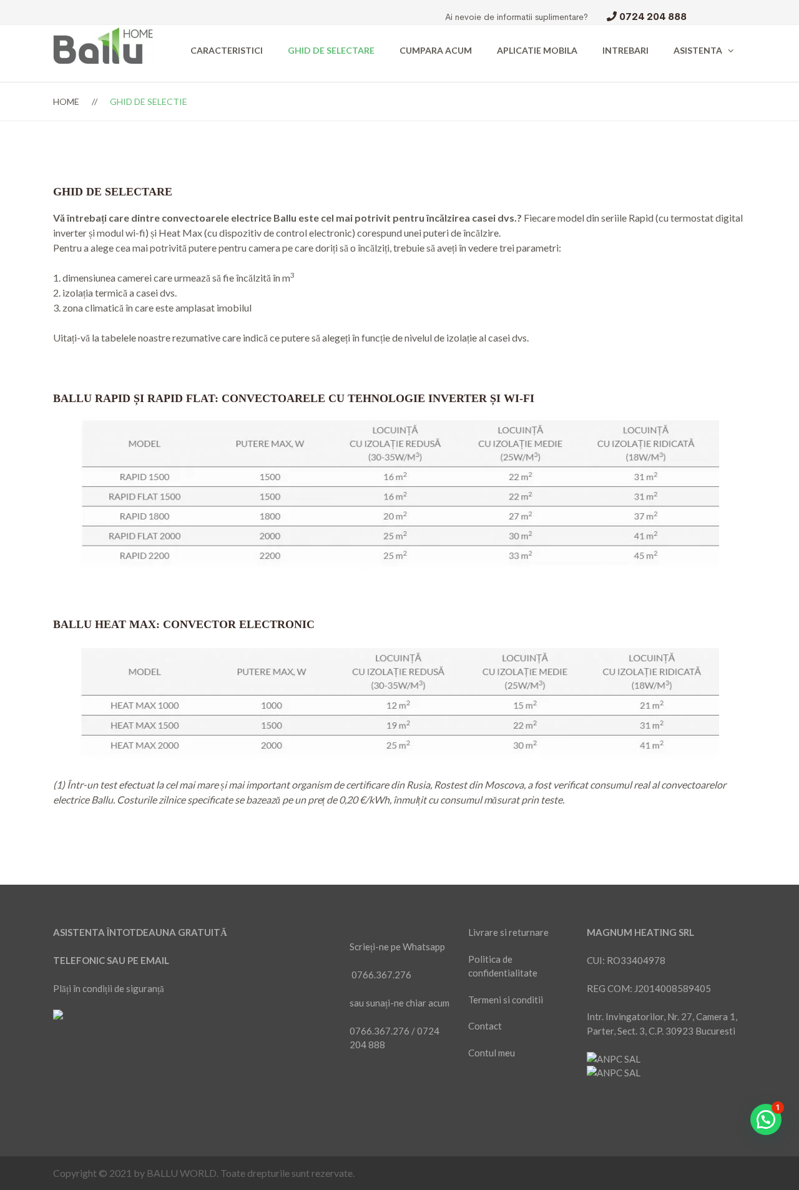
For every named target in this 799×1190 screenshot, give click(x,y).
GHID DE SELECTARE (331, 50)
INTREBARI (625, 50)
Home (66, 101)
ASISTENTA (698, 50)
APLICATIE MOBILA (537, 50)
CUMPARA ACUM (436, 50)
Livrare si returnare (508, 932)
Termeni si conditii (505, 999)
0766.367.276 (381, 974)
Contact (485, 1025)
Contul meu (491, 1052)
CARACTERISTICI (226, 50)
